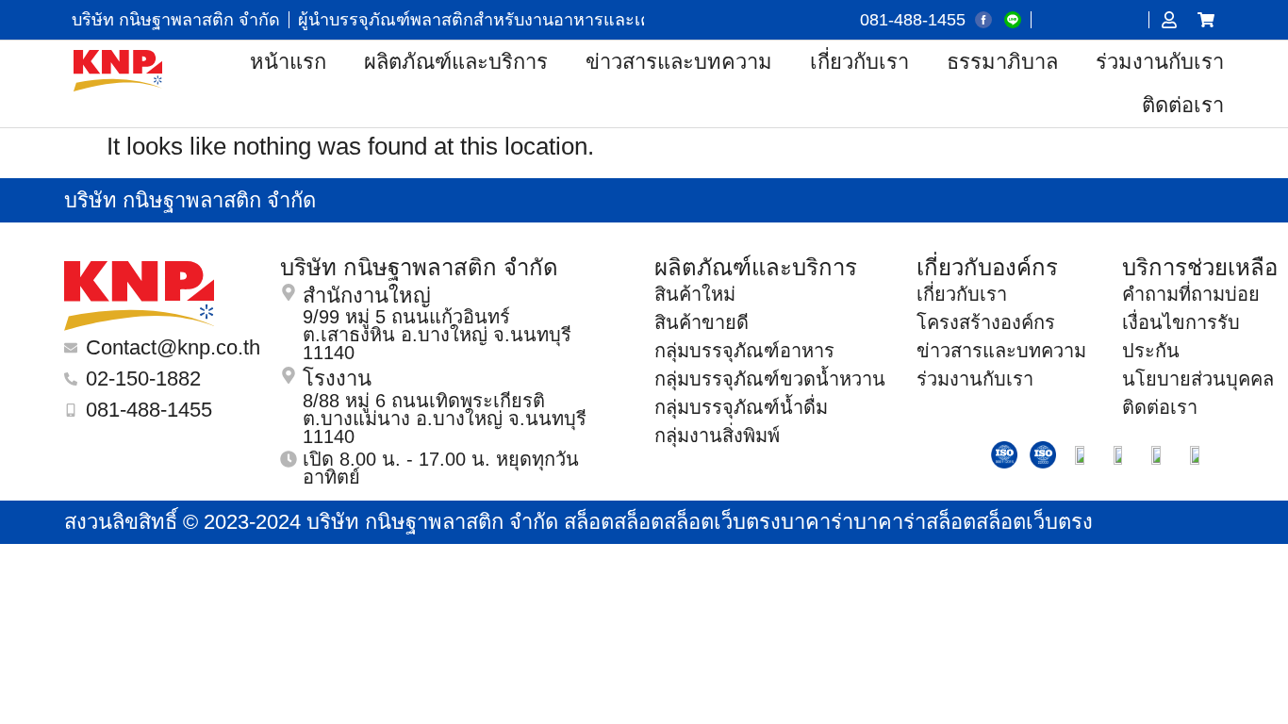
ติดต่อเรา (1183, 105)
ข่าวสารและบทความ (679, 62)
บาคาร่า (817, 522)
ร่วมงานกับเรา (1160, 62)
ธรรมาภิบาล (1002, 62)
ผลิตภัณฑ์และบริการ (456, 62)
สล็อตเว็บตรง (722, 522)
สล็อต (589, 522)
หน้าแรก (288, 62)
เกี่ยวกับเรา (859, 62)
